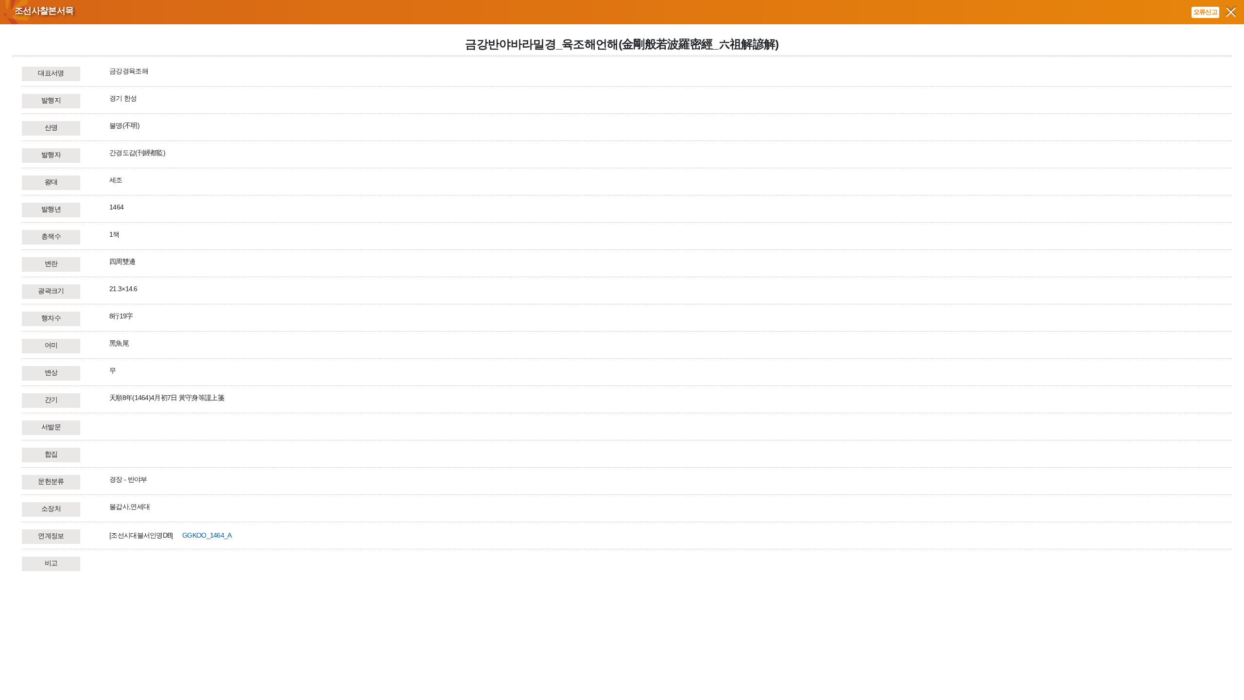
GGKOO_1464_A (207, 535)
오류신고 (1205, 12)
